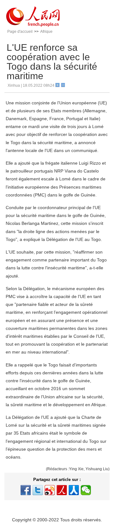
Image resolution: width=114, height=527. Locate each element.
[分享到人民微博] (62, 490)
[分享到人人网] (74, 490)
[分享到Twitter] (38, 490)
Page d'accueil (20, 31)
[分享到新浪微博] (50, 490)
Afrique (46, 31)
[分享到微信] (86, 490)
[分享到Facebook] (26, 490)
